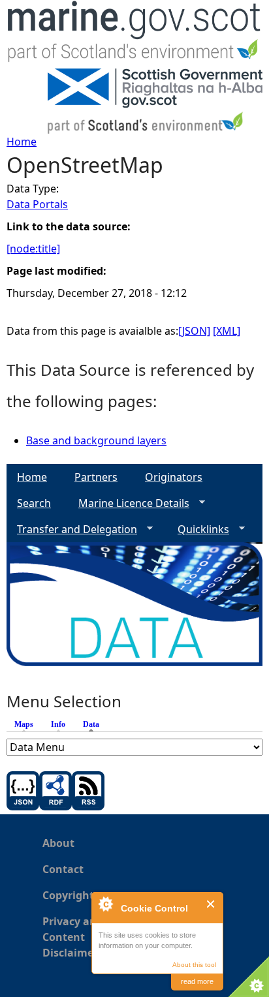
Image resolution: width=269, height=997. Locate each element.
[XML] (226, 331)
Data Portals (37, 204)
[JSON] (194, 331)
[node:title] (33, 248)
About (58, 843)
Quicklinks (198, 529)
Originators (173, 477)
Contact (63, 869)
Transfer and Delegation (72, 529)
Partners (96, 477)
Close (211, 904)
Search (34, 503)
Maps (23, 724)
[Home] (134, 34)
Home (22, 141)
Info (58, 724)
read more (197, 981)
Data (94, 724)
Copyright (68, 895)
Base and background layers (96, 440)
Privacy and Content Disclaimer (72, 937)
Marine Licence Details (128, 503)
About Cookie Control (105, 904)
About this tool (194, 964)
